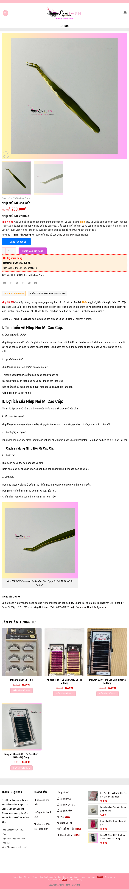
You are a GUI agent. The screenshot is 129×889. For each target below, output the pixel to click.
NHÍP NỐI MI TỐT (18, 275)
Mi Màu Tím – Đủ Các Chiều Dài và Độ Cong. (64, 681)
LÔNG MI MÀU (64, 798)
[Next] (121, 95)
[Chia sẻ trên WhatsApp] (5, 283)
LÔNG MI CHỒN (64, 810)
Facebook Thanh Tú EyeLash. (91, 607)
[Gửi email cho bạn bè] (23, 283)
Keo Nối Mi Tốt (64, 822)
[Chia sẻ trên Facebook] (11, 283)
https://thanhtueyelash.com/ (14, 847)
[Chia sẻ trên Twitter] (17, 283)
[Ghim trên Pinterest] (29, 283)
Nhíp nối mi (110, 877)
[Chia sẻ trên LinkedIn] (35, 283)
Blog (71, 879)
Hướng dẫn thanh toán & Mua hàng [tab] (47, 293)
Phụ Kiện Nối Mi (65, 834)
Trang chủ (6, 198)
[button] (5, 13)
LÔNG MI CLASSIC (66, 804)
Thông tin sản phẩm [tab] (13, 293)
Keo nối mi (92, 877)
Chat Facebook (18, 241)
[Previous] (8, 95)
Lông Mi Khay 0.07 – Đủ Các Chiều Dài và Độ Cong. (21, 756)
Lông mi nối (79, 877)
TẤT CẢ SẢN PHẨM (21, 198)
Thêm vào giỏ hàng (33, 251)
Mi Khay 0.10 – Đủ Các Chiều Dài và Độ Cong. (107, 681)
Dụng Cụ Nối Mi (65, 234)
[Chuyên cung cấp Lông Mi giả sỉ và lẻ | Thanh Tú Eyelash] (64, 13)
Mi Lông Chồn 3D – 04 (21, 680)
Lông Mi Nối (63, 792)
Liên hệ (79, 879)
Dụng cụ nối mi (54, 879)
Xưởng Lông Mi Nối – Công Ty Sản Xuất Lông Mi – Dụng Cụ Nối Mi (42, 877)
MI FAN (60, 816)
